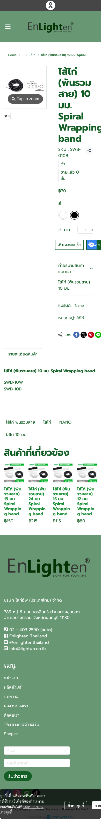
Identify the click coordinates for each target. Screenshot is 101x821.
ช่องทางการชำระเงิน (21, 724)
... (23, 55)
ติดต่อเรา (11, 715)
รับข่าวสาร (17, 776)
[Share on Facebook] (76, 335)
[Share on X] (84, 335)
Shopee (11, 733)
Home (12, 55)
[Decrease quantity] (79, 229)
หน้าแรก (11, 677)
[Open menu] (8, 27)
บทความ (11, 696)
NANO (65, 422)
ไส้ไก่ (32, 55)
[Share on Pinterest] (91, 335)
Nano (79, 305)
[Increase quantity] (92, 229)
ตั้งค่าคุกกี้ (76, 805)
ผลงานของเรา (16, 705)
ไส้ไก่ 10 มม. (16, 435)
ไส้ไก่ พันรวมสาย (20, 422)
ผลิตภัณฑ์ (12, 687)
